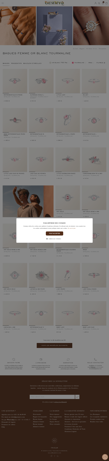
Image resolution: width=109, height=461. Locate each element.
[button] (54, 239)
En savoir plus (72, 228)
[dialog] (54, 230)
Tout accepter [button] (54, 233)
